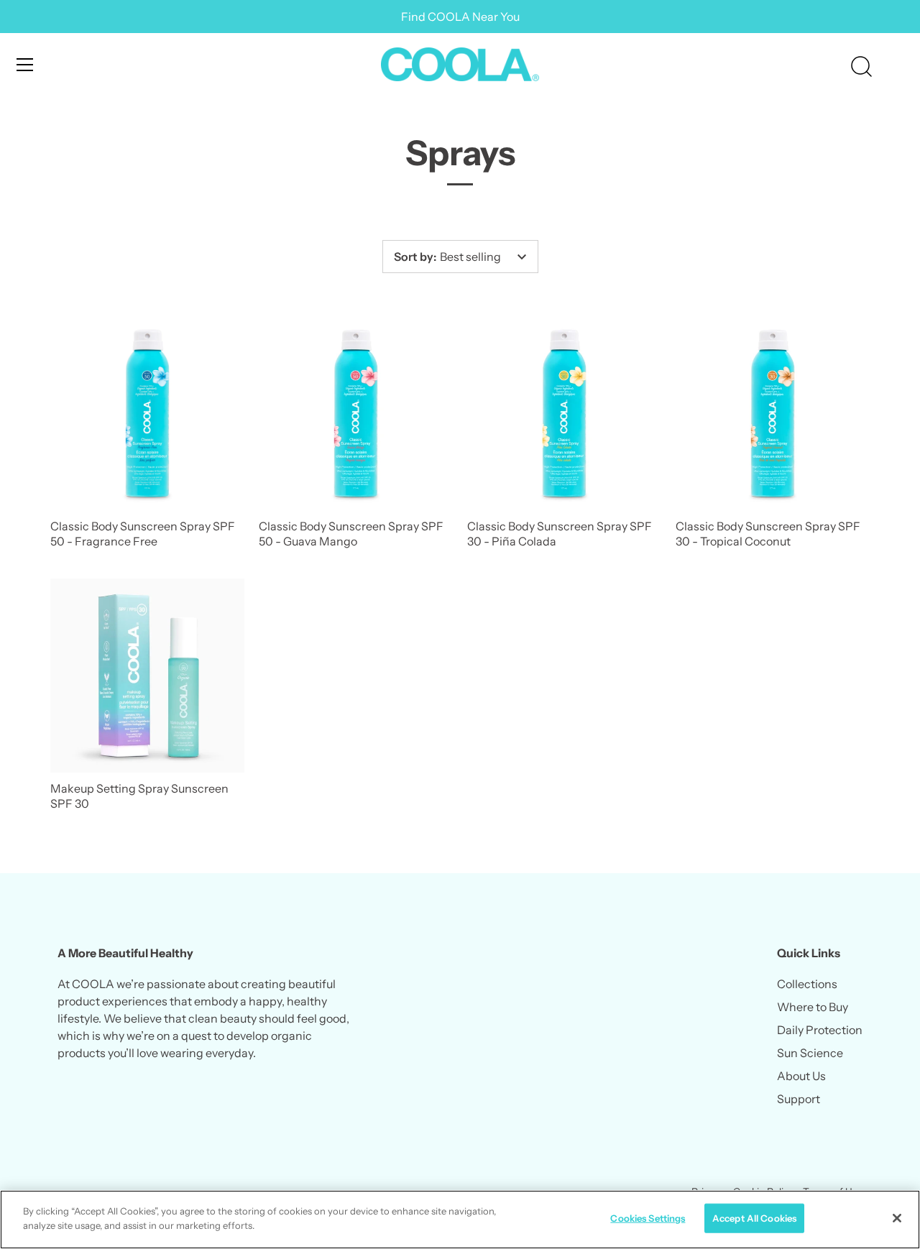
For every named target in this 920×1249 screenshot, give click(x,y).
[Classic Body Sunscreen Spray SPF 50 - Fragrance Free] (147, 413)
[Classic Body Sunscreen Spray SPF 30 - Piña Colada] (564, 413)
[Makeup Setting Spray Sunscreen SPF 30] (147, 676)
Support (798, 1099)
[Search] (861, 67)
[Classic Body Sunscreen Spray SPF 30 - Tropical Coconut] (773, 413)
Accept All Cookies (754, 1218)
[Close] (897, 1218)
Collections (807, 984)
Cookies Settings (647, 1218)
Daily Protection (819, 1030)
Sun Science (810, 1053)
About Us (801, 1076)
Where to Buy (812, 1007)
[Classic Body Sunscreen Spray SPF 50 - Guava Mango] (356, 413)
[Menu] (25, 64)
